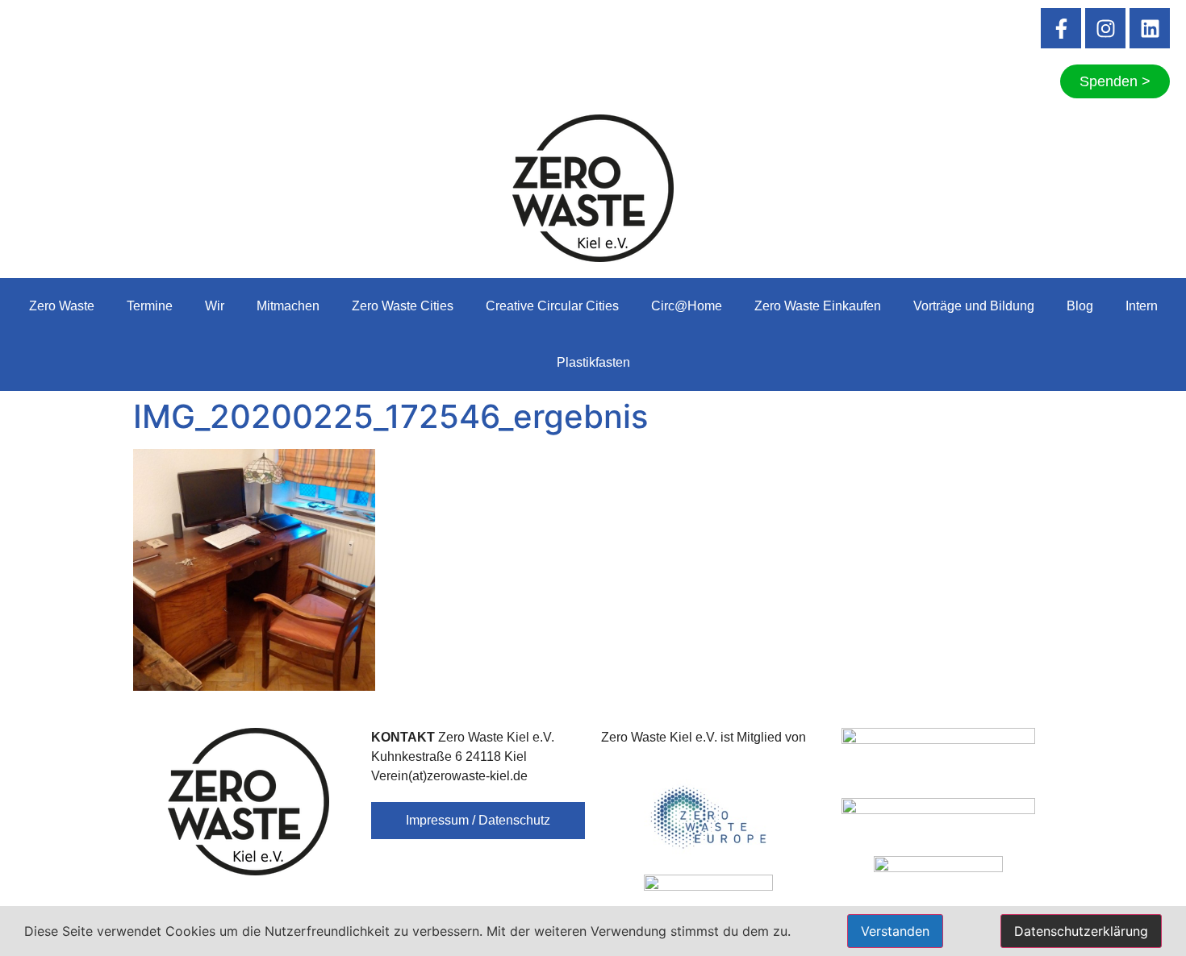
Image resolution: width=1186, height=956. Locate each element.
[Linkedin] (1150, 28)
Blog (1080, 306)
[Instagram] (1105, 28)
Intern (1141, 306)
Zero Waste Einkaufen (817, 306)
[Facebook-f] (1061, 28)
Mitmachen (288, 306)
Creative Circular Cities (552, 306)
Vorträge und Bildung (973, 306)
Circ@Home (686, 306)
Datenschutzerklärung (1081, 931)
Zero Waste (61, 306)
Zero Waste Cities (402, 306)
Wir (214, 306)
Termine (150, 306)
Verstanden (895, 931)
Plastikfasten (593, 362)
